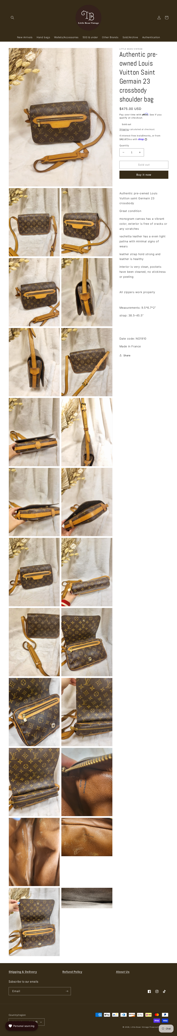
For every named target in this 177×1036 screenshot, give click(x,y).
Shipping (124, 129)
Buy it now (143, 174)
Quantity (124, 145)
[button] (12, 17)
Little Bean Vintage (140, 1027)
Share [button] (127, 355)
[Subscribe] (67, 991)
